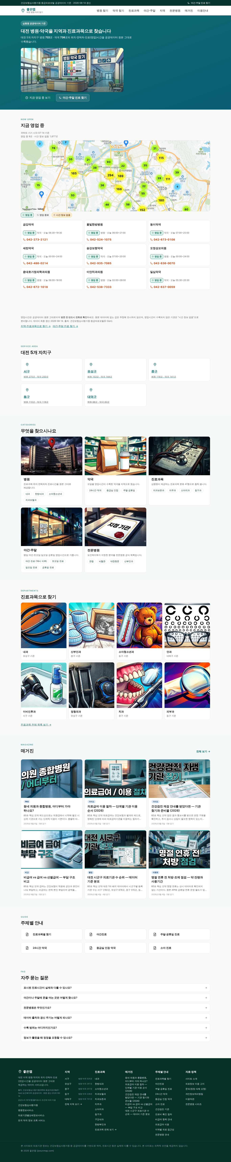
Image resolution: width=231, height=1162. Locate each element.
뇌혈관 (102, 561)
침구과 (198, 490)
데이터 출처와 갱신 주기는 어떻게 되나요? (48, 1017)
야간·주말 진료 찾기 (200, 3)
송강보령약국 (95, 248)
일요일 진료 (31, 567)
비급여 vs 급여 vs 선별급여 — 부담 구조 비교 (138, 1106)
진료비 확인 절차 (163, 1114)
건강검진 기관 (162, 1109)
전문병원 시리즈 (194, 1104)
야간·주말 (149, 10)
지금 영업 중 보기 (39, 97)
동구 (78, 1094)
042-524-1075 (100, 239)
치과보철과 (31, 500)
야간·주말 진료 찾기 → (65, 326)
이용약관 (190, 1099)
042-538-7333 (100, 287)
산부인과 (128, 561)
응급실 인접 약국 (163, 1099)
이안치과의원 (95, 272)
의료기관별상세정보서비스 (31, 1115)
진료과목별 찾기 (163, 1078)
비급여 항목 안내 (163, 1119)
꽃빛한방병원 (95, 224)
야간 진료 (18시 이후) (36, 561)
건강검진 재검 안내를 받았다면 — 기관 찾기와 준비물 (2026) (137, 1097)
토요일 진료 (58, 561)
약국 (90, 479)
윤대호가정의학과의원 (36, 272)
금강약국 (28, 224)
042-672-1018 (37, 287)
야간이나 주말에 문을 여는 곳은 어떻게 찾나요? (50, 997)
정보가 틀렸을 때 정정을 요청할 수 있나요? (48, 1037)
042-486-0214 (37, 263)
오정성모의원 (158, 248)
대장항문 (114, 561)
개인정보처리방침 (194, 1094)
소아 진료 (160, 1104)
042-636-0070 (164, 263)
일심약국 (155, 272)
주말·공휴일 (129, 490)
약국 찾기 (118, 10)
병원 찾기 (102, 10)
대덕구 (78, 1099)
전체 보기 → (203, 751)
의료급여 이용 (162, 1124)
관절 (91, 561)
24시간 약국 (95, 490)
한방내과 (39, 494)
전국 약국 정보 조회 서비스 (31, 1120)
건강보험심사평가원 (28, 1105)
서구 (78, 1078)
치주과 (172, 490)
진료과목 (134, 10)
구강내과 (99, 1119)
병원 (27, 479)
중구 (78, 1088)
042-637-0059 (164, 287)
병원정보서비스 (25, 1110)
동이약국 (155, 224)
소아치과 (185, 490)
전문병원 (175, 10)
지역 (162, 10)
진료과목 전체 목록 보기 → (36, 724)
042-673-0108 (164, 239)
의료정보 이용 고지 (195, 1083)
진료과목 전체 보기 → (106, 1129)
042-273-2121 (37, 239)
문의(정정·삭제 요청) (196, 1088)
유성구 (78, 1083)
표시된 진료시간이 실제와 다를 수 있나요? (48, 987)
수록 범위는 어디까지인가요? (40, 1027)
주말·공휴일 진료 (163, 1088)
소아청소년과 (55, 494)
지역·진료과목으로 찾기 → (36, 326)
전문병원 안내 (162, 1134)
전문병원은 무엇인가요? (37, 1007)
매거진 (189, 10)
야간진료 (159, 1083)
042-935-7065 (100, 263)
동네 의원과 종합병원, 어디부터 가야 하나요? (136, 1079)
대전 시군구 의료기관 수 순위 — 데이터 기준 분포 (137, 1112)
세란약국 (28, 248)
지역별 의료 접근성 (164, 1129)
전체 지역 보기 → (73, 1104)
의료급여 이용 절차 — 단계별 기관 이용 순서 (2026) (136, 1087)
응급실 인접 (112, 490)
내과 (28, 494)
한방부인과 (100, 1124)
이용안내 (202, 10)
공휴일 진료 (48, 567)
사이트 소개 (191, 1078)
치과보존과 (158, 490)
